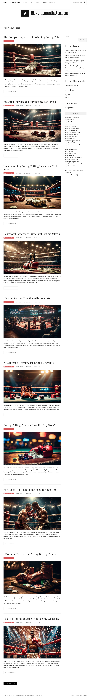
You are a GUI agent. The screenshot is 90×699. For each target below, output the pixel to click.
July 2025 (67, 94)
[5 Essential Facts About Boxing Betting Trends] (32, 577)
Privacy (37, 3)
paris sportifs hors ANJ (71, 175)
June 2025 (68, 97)
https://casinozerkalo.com (72, 132)
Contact (52, 3)
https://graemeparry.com (72, 162)
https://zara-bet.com (71, 136)
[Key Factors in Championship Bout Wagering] (32, 513)
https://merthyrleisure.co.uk (72, 166)
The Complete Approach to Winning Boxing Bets (31, 37)
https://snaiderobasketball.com (73, 145)
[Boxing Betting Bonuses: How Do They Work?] (32, 448)
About (25, 3)
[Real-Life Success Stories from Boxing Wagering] (32, 642)
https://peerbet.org (70, 126)
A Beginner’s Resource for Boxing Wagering (29, 363)
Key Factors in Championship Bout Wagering (30, 489)
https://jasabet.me (70, 122)
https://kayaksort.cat (71, 149)
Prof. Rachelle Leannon (23, 41)
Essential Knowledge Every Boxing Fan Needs (30, 101)
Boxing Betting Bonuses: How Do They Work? (30, 425)
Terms (45, 3)
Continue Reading (10, 91)
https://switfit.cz (69, 120)
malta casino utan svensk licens (74, 170)
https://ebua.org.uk (70, 155)
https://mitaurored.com (71, 147)
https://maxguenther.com (72, 117)
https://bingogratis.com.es (72, 141)
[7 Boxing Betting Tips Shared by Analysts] (32, 321)
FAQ (31, 3)
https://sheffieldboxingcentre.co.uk (74, 157)
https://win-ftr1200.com (71, 143)
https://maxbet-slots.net (72, 134)
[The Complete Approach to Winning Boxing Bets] (32, 60)
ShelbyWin (68, 173)
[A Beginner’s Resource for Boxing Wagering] (32, 386)
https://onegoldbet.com (71, 130)
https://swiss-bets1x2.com (72, 128)
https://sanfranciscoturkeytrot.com (75, 164)
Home (5, 3)
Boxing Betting (15, 3)
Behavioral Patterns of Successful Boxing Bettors (32, 234)
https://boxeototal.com (71, 159)
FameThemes (83, 695)
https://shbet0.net (70, 138)
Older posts (11, 683)
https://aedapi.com (70, 153)
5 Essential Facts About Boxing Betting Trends (30, 554)
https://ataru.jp (69, 151)
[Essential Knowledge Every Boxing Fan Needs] (32, 125)
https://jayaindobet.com (71, 124)
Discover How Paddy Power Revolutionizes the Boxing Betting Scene (74, 68)
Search (67, 36)
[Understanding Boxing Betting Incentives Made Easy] (32, 192)
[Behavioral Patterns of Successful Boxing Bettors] (32, 257)
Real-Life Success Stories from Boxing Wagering (31, 618)
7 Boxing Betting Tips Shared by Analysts (27, 298)
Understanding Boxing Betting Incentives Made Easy (31, 167)
